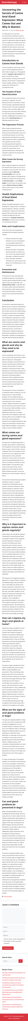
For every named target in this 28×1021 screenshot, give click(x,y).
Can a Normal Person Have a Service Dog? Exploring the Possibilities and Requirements (12, 992)
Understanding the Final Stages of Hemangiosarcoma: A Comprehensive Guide (13, 999)
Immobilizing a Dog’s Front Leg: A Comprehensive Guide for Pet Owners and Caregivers (13, 985)
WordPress (17, 1018)
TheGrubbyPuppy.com (18, 1016)
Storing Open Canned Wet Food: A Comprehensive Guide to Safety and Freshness (12, 1007)
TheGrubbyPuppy (9, 2)
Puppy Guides (8, 896)
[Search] (21, 961)
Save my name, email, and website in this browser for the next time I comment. (14, 941)
